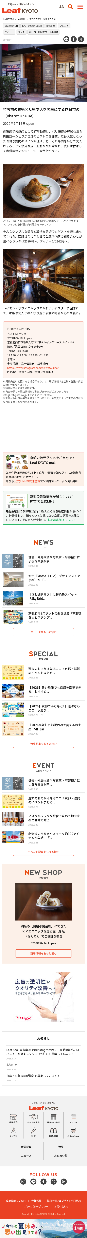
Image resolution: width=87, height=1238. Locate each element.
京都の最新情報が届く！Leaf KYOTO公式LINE (51, 499)
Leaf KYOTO (8, 19)
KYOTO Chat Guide (32, 25)
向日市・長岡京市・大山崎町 (43, 32)
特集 (61, 1147)
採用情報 (52, 1200)
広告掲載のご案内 (15, 1200)
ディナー (9, 32)
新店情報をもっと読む (43, 953)
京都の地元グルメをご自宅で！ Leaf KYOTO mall (52, 460)
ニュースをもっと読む (44, 632)
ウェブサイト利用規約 (69, 1200)
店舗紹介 (22, 19)
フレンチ (64, 25)
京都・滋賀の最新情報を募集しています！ (33, 1076)
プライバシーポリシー (36, 1206)
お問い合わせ (61, 1206)
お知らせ (12, 1065)
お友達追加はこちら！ (61, 520)
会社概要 (36, 1200)
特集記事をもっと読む (43, 744)
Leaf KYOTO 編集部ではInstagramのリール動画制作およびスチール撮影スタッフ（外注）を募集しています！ (43, 1052)
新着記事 (50, 25)
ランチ (21, 32)
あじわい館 (60, 1156)
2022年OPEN (11, 25)
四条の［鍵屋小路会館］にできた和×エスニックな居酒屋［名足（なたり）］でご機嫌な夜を (43, 931)
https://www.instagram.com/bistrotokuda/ (33, 368)
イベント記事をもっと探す (43, 852)
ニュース (26, 1156)
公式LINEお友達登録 (27, 481)
